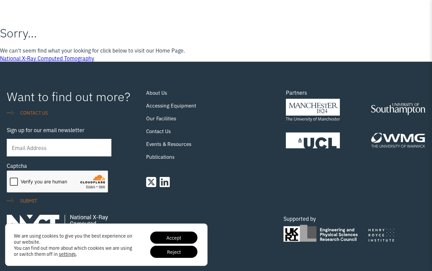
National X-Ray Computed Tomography (47, 58)
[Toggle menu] (421, 10)
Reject (174, 251)
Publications (160, 156)
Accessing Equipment (171, 105)
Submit (28, 200)
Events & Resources (168, 143)
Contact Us (158, 130)
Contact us (34, 112)
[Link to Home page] (40, 12)
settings (67, 254)
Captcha (17, 165)
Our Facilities (161, 118)
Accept (173, 237)
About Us (156, 92)
